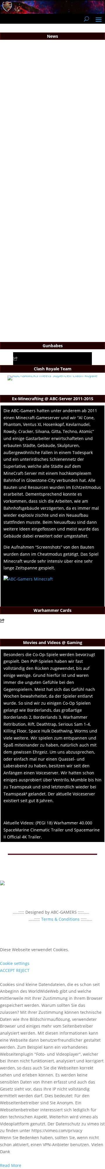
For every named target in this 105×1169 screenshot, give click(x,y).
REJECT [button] (22, 970)
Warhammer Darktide (34, 67)
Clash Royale (45, 287)
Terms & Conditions (60, 919)
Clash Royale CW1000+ (35, 280)
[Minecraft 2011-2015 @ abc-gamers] (53, 590)
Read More (10, 1165)
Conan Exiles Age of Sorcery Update (49, 132)
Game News (43, 73)
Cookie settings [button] (14, 963)
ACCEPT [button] (7, 970)
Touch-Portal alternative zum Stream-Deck (42, 213)
